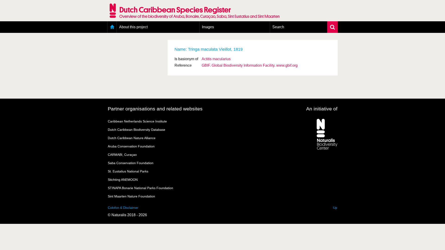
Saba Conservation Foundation (130, 163)
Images (208, 27)
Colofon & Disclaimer (123, 207)
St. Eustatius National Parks (128, 171)
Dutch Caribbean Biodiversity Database (136, 129)
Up (335, 207)
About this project (133, 27)
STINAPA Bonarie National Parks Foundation (140, 188)
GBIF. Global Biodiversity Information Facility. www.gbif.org (250, 65)
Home (112, 27)
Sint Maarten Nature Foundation (131, 196)
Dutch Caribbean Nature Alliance (132, 138)
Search (278, 27)
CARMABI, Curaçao (122, 154)
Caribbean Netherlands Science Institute (137, 121)
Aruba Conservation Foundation (131, 146)
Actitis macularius (216, 59)
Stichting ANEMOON (123, 179)
